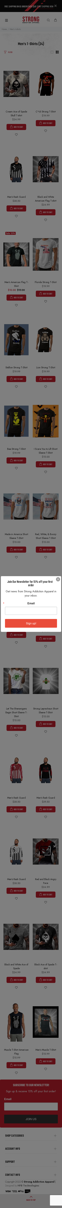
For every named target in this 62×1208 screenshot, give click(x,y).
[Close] (58, 579)
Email (31, 603)
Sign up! (31, 623)
